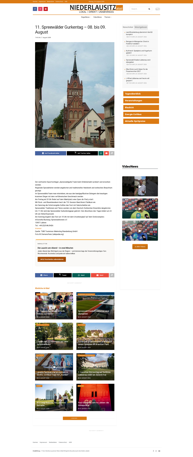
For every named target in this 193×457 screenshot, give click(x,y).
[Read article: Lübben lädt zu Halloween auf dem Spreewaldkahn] (54, 336)
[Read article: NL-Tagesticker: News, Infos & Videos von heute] (54, 305)
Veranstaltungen (133, 100)
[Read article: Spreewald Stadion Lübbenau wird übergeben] (95, 305)
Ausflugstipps (43, 325)
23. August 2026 (85, 408)
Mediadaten (50, 1)
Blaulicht (129, 107)
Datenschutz (59, 1)
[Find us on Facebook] (35, 9)
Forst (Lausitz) (43, 416)
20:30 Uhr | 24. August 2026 (137, 64)
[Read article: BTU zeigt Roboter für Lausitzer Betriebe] (54, 397)
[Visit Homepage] (96, 9)
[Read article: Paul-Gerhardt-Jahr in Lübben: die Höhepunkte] (95, 397)
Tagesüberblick (133, 93)
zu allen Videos (140, 247)
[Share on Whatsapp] (101, 153)
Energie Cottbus (133, 114)
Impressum (42, 1)
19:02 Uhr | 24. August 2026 (137, 83)
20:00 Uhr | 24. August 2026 (137, 74)
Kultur (81, 386)
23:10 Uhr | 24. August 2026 (137, 37)
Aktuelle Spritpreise (135, 121)
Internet (38, 228)
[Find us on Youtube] (46, 9)
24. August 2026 (43, 317)
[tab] (128, 27)
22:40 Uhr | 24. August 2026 (137, 46)
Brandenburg (42, 294)
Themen (107, 17)
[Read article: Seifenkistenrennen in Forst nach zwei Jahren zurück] (95, 428)
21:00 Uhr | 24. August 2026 (137, 55)
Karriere (35, 1)
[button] (140, 186)
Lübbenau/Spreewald (86, 294)
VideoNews (97, 17)
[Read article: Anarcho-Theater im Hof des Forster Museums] (54, 428)
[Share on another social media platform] (111, 153)
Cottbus (81, 325)
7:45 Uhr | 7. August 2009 (43, 37)
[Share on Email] (106, 153)
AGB (66, 1)
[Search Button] (149, 9)
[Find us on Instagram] (40, 9)
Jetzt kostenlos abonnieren (51, 259)
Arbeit (39, 386)
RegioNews (85, 17)
